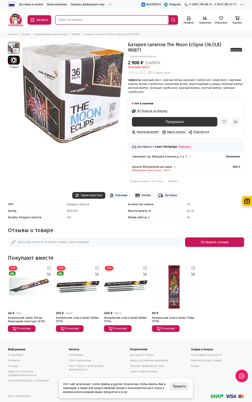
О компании (15, 355)
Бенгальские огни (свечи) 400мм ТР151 (77, 319)
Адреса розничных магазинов (149, 360)
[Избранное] (224, 122)
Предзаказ (175, 122)
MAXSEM (75, 34)
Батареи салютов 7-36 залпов (146, 181)
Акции (195, 366)
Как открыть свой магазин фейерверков (86, 367)
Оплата (146, 195)
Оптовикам (76, 355)
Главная (12, 34)
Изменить (185, 146)
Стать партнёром (80, 360)
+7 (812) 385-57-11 (225, 4)
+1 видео (14, 67)
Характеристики (91, 195)
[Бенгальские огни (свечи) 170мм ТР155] (174, 287)
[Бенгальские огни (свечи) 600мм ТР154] (126, 287)
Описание (121, 195)
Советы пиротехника (143, 371)
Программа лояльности (206, 355)
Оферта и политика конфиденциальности (22, 373)
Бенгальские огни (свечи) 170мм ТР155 (173, 319)
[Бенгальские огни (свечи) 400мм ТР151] (78, 287)
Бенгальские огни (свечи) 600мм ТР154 (125, 319)
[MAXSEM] (236, 49)
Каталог (25, 34)
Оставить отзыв (214, 242)
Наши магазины (57, 4)
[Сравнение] (235, 122)
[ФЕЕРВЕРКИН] (16, 20)
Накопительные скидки (206, 360)
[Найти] (173, 20)
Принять (179, 386)
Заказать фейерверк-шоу (88, 4)
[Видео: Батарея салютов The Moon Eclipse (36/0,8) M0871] (14, 60)
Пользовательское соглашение (28, 380)
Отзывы (13, 366)
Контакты (14, 360)
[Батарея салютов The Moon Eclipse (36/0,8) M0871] (73, 93)
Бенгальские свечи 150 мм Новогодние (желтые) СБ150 (26, 319)
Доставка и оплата (31, 4)
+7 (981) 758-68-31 (200, 4)
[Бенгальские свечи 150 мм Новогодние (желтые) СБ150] (30, 287)
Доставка (171, 195)
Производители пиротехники (51, 34)
